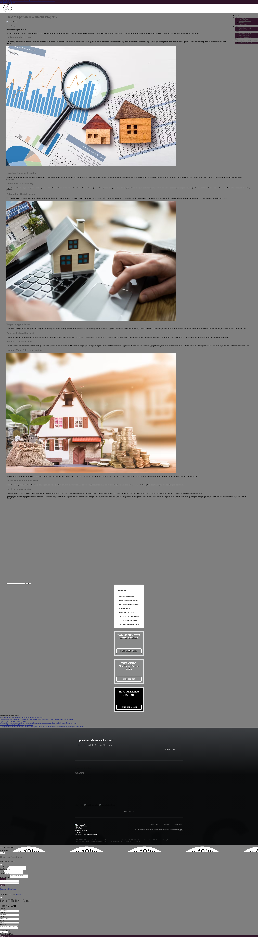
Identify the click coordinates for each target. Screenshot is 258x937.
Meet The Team (244, 19)
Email (2, 871)
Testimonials (243, 24)
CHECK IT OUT (129, 679)
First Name (3, 867)
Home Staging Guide (245, 37)
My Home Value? (244, 35)
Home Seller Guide (245, 33)
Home (237, 15)
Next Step (3, 879)
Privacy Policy (154, 824)
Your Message (4, 877)
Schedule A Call (170, 749)
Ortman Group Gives (245, 42)
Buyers (237, 26)
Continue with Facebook (8, 889)
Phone (2, 873)
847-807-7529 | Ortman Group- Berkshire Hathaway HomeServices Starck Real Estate (27, 1)
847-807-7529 (19, 894)
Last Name (3, 869)
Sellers (237, 32)
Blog (236, 39)
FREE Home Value (129, 651)
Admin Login (178, 824)
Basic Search (243, 30)
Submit (2, 885)
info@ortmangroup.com (7, 3)
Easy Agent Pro (92, 834)
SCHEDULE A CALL (129, 707)
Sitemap (166, 824)
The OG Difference (245, 21)
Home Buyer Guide (245, 28)
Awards (241, 22)
